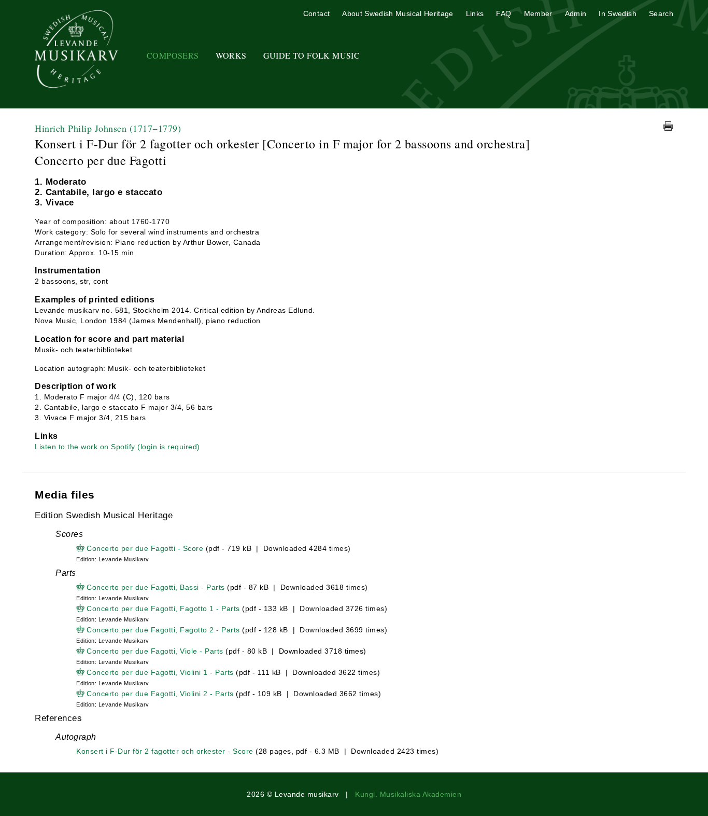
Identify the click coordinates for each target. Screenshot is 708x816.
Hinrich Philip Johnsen (108, 128)
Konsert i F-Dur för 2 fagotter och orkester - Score (164, 751)
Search (661, 13)
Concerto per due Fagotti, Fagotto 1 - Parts (163, 608)
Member (538, 13)
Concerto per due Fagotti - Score (145, 548)
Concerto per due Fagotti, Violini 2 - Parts (160, 693)
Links (475, 13)
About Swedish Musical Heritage (398, 13)
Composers (173, 55)
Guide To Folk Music (311, 55)
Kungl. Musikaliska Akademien (408, 794)
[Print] (668, 126)
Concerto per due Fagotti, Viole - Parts (155, 651)
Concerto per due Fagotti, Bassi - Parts (156, 587)
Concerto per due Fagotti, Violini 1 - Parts (160, 672)
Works (231, 55)
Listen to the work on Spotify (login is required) (117, 446)
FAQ (503, 13)
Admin (576, 13)
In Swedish (617, 13)
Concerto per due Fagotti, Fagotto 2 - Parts (163, 630)
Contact (316, 13)
